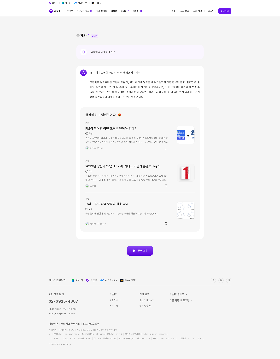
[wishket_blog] (221, 280)
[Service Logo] (55, 11)
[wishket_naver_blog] (228, 280)
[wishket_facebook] (213, 280)
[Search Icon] (174, 11)
